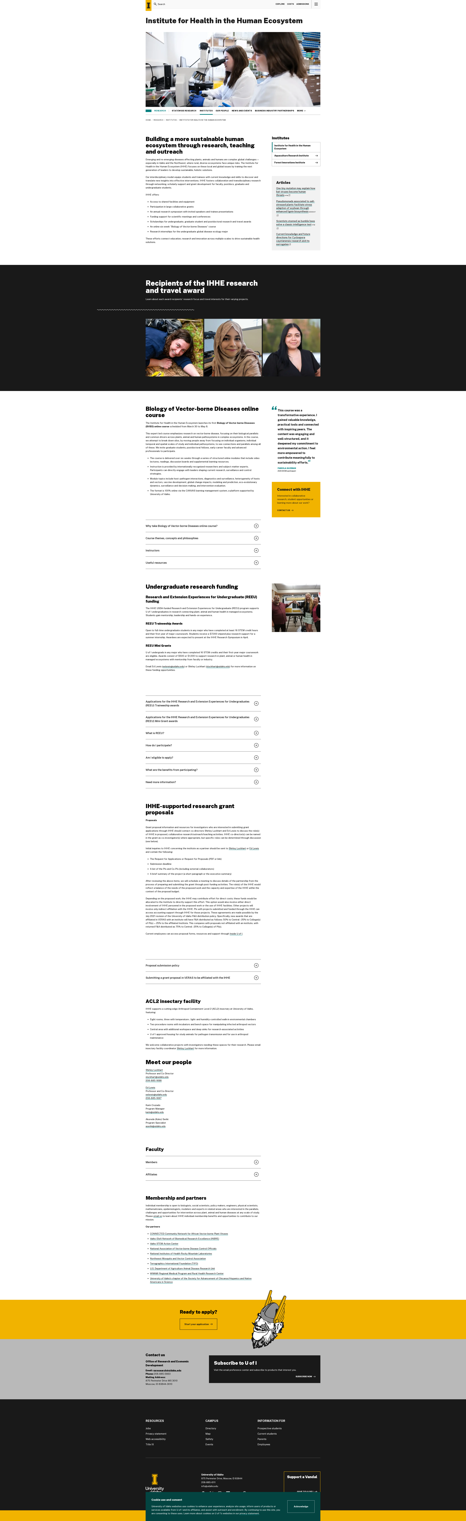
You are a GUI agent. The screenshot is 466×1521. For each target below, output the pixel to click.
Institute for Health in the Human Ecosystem (292, 147)
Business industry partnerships (274, 111)
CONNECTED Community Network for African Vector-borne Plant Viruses (189, 1233)
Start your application (196, 1324)
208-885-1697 (154, 1098)
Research (160, 111)
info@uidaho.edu (209, 1486)
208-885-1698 (154, 1080)
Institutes (206, 111)
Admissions (302, 4)
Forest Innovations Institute (289, 162)
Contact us (283, 510)
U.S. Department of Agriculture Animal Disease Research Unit (182, 1268)
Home (148, 120)
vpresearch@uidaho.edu (167, 1370)
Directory (210, 1428)
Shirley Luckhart (237, 848)
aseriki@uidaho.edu (156, 1126)
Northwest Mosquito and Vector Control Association (178, 1258)
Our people (222, 111)
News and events (242, 111)
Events (209, 1444)
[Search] (155, 4)
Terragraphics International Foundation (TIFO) (174, 1263)
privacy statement (249, 1513)
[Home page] (148, 5)
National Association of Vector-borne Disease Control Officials (183, 1248)
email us (157, 1216)
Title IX (150, 1444)
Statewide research (184, 111)
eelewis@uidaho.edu (173, 666)
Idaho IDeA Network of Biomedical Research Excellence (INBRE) (184, 1238)
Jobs (148, 1428)
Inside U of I (236, 933)
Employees (264, 1444)
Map (208, 1433)
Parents (262, 1439)
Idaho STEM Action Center (164, 1243)
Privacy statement (156, 1433)
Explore (280, 4)
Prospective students (270, 1428)
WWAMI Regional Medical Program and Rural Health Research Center (187, 1273)
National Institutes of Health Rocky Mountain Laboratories (181, 1253)
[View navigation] (316, 4)
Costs (290, 4)
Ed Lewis (254, 848)
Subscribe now (304, 1376)
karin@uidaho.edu (155, 1112)
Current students (267, 1433)
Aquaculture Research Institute (291, 155)
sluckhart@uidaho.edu (218, 666)
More (301, 111)
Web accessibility (156, 1439)
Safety (209, 1439)
